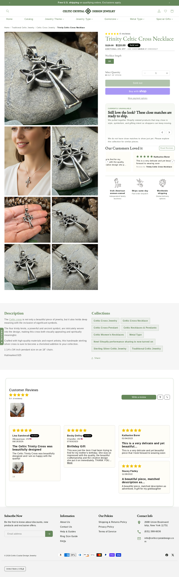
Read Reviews (166, 148)
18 (111, 62)
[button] (7, 11)
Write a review (139, 397)
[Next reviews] (172, 161)
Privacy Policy (106, 527)
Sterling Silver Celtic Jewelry (110, 348)
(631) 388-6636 (152, 531)
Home (7, 28)
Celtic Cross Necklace (135, 321)
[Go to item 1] (17, 410)
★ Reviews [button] (2, 336)
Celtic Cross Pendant (106, 328)
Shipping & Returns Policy (113, 522)
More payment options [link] (138, 98)
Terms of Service (107, 531)
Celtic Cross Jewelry (46, 28)
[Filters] (160, 397)
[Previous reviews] (107, 161)
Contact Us (66, 527)
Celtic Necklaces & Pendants (140, 328)
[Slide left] (162, 132)
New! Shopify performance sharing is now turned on (123, 342)
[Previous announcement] (10, 3)
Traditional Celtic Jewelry (23, 28)
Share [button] (97, 358)
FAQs (63, 541)
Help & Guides (68, 531)
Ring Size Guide (69, 536)
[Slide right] (169, 132)
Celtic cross (15, 319)
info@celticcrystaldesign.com (159, 540)
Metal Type (135, 335)
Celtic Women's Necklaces (109, 335)
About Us (65, 522)
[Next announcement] (169, 3)
